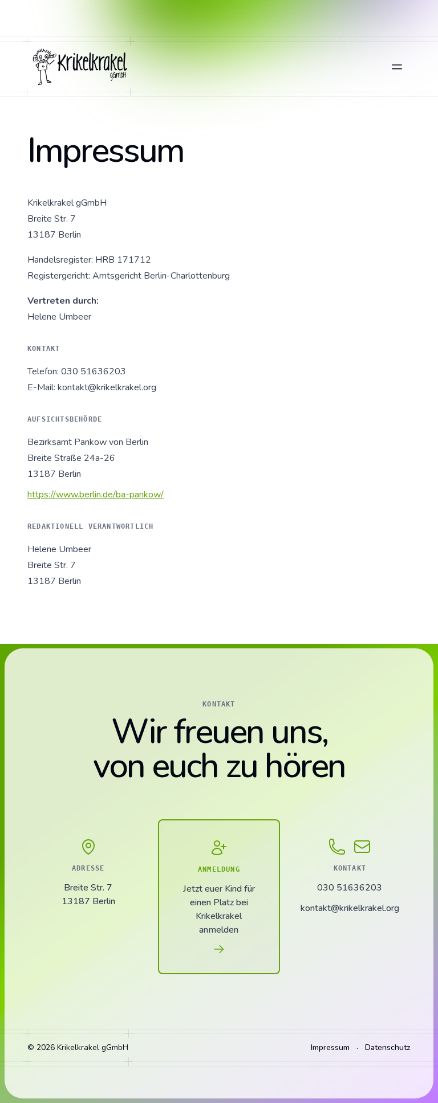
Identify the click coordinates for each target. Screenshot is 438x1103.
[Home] (78, 66)
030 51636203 (349, 887)
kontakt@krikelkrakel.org (350, 908)
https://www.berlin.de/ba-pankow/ (95, 494)
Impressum (330, 1047)
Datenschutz (388, 1047)
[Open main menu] (397, 66)
